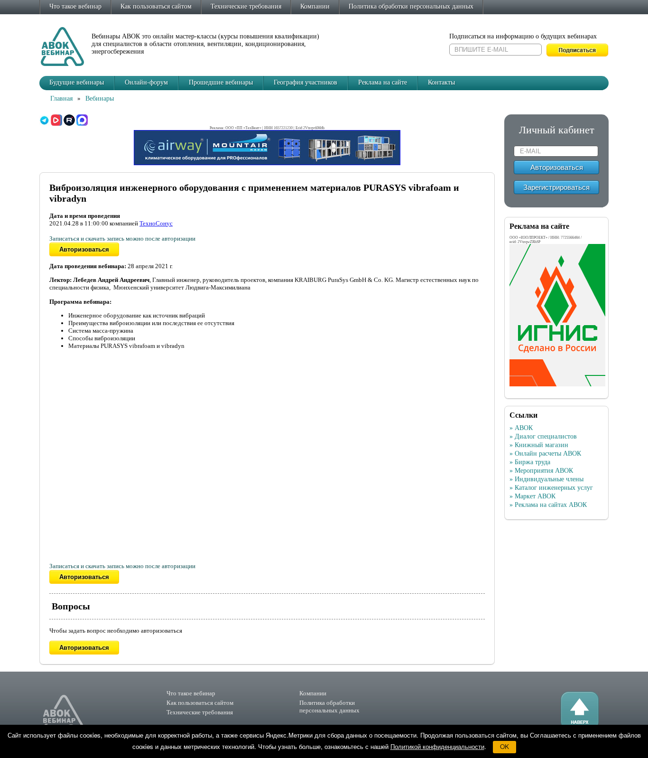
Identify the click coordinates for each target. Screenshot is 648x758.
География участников (305, 82)
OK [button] (504, 746)
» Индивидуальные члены (546, 479)
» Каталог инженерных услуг (551, 487)
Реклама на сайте (382, 82)
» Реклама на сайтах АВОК (548, 504)
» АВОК (521, 427)
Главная (61, 98)
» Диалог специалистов (543, 436)
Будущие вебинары (76, 82)
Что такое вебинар (75, 6)
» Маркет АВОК (532, 496)
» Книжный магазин (538, 445)
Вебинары (99, 98)
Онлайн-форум (146, 82)
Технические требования (246, 6)
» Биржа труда (529, 462)
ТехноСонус (156, 223)
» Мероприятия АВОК (541, 470)
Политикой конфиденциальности (437, 746)
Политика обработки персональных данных (411, 6)
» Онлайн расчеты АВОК (545, 453)
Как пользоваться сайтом (156, 6)
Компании (315, 6)
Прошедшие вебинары (221, 82)
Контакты (441, 82)
